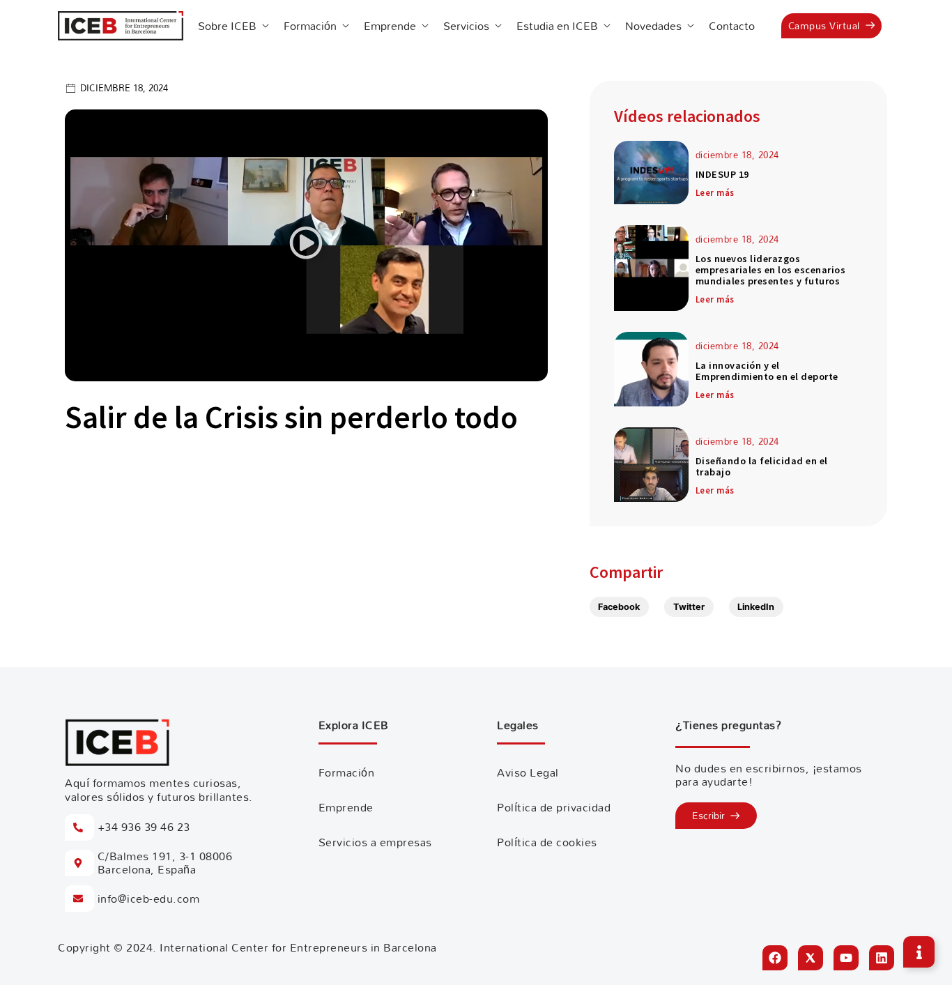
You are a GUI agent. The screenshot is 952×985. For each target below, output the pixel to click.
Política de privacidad (554, 807)
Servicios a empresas (375, 842)
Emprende (346, 807)
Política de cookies (547, 842)
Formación (346, 772)
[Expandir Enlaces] (919, 952)
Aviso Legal (528, 772)
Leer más (715, 192)
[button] (306, 245)
